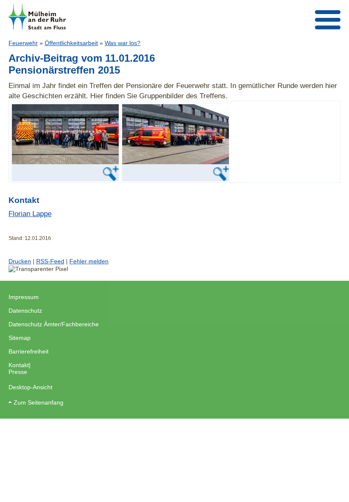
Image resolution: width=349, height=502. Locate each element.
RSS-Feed (50, 261)
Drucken (20, 261)
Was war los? (122, 43)
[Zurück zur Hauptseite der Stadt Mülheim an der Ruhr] (37, 16)
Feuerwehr (23, 43)
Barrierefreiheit (29, 351)
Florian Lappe (30, 213)
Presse (18, 371)
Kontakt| (20, 365)
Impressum (24, 297)
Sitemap (20, 337)
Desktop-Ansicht (30, 387)
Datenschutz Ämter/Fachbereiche (54, 324)
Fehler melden (89, 261)
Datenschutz (25, 310)
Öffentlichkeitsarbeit (71, 43)
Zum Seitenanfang (38, 402)
